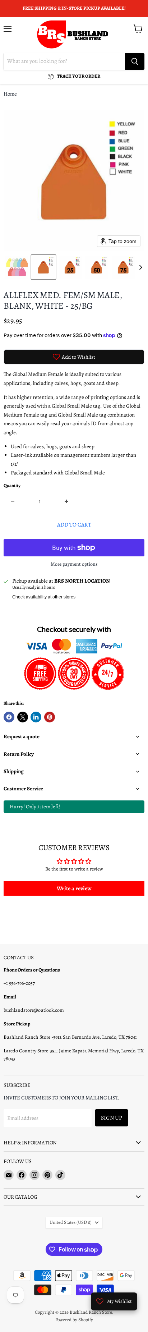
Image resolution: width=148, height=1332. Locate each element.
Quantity (12, 485)
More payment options (74, 564)
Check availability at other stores (43, 597)
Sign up (111, 1117)
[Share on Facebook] (9, 717)
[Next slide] (140, 267)
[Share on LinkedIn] (36, 717)
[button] (17, 267)
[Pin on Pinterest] (49, 717)
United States (71, 1222)
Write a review (74, 888)
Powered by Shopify (74, 1320)
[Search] (134, 61)
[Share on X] (22, 717)
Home (10, 94)
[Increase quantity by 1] (67, 501)
